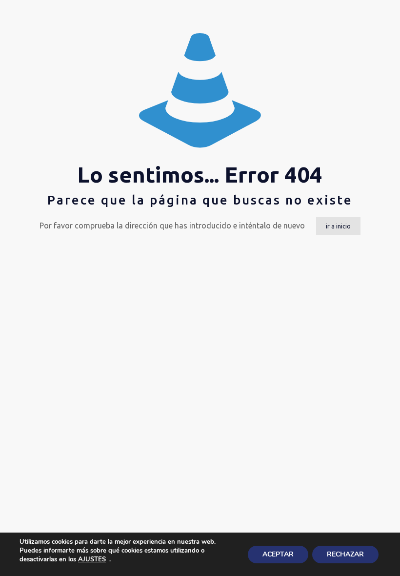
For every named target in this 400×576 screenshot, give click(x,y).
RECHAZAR (345, 554)
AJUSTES (92, 559)
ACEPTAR (278, 554)
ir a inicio (338, 226)
